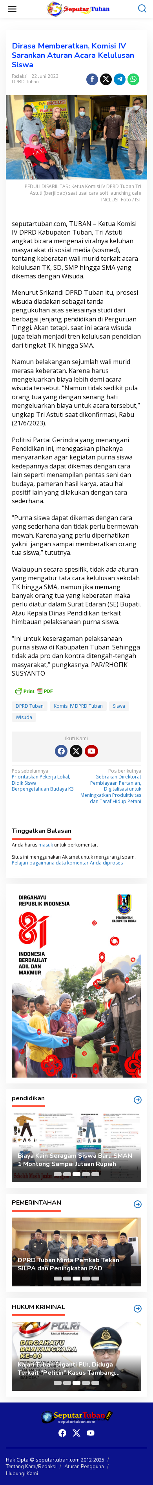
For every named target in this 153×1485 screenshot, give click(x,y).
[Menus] (12, 9)
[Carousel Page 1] (58, 1174)
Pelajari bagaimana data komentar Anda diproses (67, 862)
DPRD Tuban (25, 82)
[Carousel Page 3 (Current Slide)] (76, 1174)
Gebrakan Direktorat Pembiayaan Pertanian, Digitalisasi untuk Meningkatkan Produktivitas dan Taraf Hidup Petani (110, 786)
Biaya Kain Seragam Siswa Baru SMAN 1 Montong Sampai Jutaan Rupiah (75, 1160)
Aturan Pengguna (84, 1466)
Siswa (119, 706)
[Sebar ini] (92, 79)
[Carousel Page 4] (86, 1174)
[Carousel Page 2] (67, 1174)
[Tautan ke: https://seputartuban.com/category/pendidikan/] (137, 1100)
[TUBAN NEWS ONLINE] (78, 8)
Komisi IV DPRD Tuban (78, 706)
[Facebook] (61, 751)
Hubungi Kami (22, 1473)
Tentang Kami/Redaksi (31, 1466)
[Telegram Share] (120, 79)
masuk (45, 844)
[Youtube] (91, 751)
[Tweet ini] (106, 79)
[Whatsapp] (133, 79)
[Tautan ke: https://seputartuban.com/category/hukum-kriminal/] (137, 1308)
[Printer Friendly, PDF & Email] (34, 690)
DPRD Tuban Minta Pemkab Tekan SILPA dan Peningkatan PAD (68, 1264)
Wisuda (24, 717)
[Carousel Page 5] (95, 1174)
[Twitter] (76, 751)
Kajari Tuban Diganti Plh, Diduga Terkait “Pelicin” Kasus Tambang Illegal (66, 1369)
